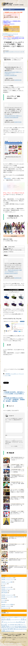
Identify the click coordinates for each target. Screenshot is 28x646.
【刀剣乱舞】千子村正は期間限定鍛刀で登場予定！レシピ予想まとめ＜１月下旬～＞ (17, 498)
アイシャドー (17, 51)
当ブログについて (5, 608)
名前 (6, 435)
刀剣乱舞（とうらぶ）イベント (7, 579)
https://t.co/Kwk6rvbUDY (13, 270)
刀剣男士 (15, 626)
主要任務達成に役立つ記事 (18, 38)
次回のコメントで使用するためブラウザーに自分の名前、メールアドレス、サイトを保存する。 (14, 442)
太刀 (10, 627)
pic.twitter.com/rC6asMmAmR (11, 117)
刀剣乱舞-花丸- (4, 590)
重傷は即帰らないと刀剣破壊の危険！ (12, 21)
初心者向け (19, 626)
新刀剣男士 (11, 629)
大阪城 (8, 627)
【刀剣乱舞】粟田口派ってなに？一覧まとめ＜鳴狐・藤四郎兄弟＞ (17, 483)
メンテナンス (20, 622)
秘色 (9, 375)
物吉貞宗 (20, 629)
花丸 (3, 631)
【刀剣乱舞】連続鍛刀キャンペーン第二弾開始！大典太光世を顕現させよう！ (17, 476)
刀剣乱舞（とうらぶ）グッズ (7, 595)
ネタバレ (5, 622)
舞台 (2, 585)
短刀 (23, 629)
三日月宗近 (11, 624)
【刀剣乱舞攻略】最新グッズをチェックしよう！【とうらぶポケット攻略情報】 (17, 471)
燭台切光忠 (17, 629)
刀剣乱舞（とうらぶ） (5, 606)
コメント (7, 421)
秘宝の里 (3, 602)
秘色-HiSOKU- (7, 178)
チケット (18, 619)
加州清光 (23, 626)
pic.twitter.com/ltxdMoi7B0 (11, 75)
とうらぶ (10, 617)
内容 (19, 624)
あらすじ (5, 617)
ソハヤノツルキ (14, 619)
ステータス (6, 619)
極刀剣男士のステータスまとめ (10, 33)
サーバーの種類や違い (8, 35)
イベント (20, 617)
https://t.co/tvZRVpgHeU (10, 72)
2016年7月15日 (17, 122)
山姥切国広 (17, 627)
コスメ (21, 51)
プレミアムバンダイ (11, 622)
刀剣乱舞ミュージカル (5, 587)
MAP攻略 (3, 598)
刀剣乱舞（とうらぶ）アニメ (7, 589)
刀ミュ (4, 38)
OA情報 (2, 617)
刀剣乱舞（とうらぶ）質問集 (7, 604)
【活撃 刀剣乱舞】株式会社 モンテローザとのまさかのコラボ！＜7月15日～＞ (17, 458)
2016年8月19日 (17, 80)
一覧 (8, 624)
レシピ (17, 36)
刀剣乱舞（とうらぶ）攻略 (6, 581)
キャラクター (4, 583)
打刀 (2, 629)
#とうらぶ (12, 73)
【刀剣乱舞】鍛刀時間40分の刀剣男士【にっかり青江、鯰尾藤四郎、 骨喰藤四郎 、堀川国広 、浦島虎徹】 (14, 399)
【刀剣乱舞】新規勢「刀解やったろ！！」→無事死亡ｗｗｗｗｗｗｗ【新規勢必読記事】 (17, 466)
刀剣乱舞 (3, 626)
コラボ (24, 617)
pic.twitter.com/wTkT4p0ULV (11, 273)
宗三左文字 (12, 627)
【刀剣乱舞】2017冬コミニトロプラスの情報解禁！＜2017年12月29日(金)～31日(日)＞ (17, 567)
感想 (20, 627)
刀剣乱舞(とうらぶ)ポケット (10, 51)
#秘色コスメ (19, 72)
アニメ (21, 36)
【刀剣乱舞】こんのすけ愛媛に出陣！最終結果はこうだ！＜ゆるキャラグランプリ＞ (17, 512)
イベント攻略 (4, 600)
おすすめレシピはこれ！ (9, 23)
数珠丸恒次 (5, 629)
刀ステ (9, 38)
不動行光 (16, 624)
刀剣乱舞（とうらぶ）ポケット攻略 (8, 596)
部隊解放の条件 (7, 22)
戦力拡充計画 (23, 627)
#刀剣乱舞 (7, 73)
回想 (5, 627)
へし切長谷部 (15, 617)
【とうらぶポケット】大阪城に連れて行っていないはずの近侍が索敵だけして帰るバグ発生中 (17, 491)
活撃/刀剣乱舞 (4, 592)
